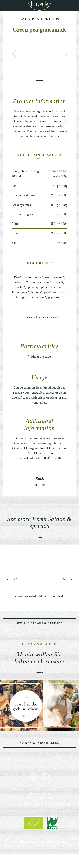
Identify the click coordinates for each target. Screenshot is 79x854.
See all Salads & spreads (39, 623)
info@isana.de (60, 804)
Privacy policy (55, 841)
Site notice (19, 841)
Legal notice (36, 841)
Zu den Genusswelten (39, 742)
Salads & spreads (39, 19)
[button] (14, 53)
